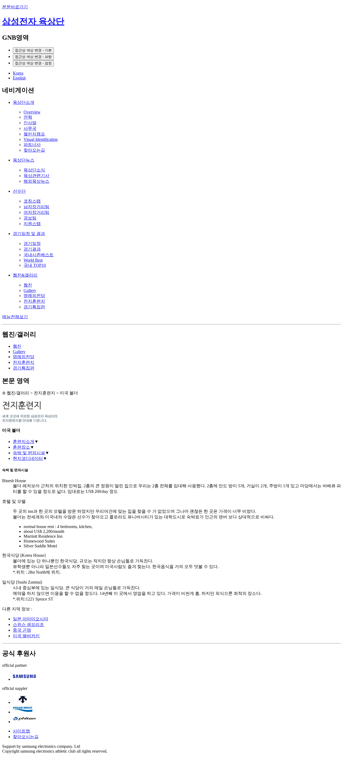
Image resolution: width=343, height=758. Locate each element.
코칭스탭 (32, 201)
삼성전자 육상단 (33, 21)
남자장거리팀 (36, 206)
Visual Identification (41, 139)
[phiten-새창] (24, 721)
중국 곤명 (22, 630)
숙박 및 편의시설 (29, 453)
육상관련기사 (36, 175)
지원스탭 (32, 223)
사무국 (30, 128)
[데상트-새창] (23, 702)
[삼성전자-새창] (24, 679)
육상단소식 (34, 170)
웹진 (28, 285)
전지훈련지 (34, 301)
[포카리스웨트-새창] (22, 712)
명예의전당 (34, 295)
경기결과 (32, 249)
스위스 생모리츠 (28, 624)
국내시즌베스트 (39, 254)
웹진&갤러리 (25, 275)
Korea (18, 73)
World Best (33, 260)
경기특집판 (34, 307)
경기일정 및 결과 (29, 233)
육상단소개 (23, 102)
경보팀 (30, 218)
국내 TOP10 (35, 265)
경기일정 (32, 243)
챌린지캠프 (34, 134)
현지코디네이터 (28, 458)
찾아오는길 (34, 150)
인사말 (30, 122)
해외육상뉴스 (36, 181)
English (19, 78)
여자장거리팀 (36, 212)
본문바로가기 (15, 7)
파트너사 (32, 144)
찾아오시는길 (26, 736)
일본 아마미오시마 (30, 619)
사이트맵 (21, 731)
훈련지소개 (23, 441)
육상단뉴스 (23, 160)
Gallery (30, 290)
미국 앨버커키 (26, 636)
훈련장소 (21, 447)
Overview (32, 112)
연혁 (28, 117)
